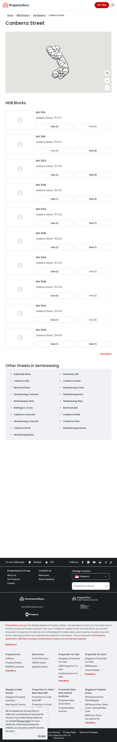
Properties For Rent (95, 654)
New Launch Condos (15, 704)
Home (10, 15)
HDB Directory (23, 15)
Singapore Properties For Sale (69, 660)
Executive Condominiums (40, 639)
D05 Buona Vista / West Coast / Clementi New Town (96, 707)
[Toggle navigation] (113, 5)
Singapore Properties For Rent (96, 660)
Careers (11, 583)
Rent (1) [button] (93, 223)
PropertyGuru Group (18, 570)
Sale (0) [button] (54, 150)
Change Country (81, 571)
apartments (11, 639)
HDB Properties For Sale (68, 668)
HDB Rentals (91, 666)
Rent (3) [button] (93, 150)
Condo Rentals (92, 670)
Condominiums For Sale (68, 675)
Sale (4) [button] (54, 295)
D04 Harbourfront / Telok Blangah (94, 699)
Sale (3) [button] (54, 126)
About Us (11, 575)
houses (56, 639)
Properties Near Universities (66, 702)
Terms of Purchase (88, 732)
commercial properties (75, 639)
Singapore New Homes (13, 691)
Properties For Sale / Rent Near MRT (43, 691)
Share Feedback (46, 579)
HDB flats (22, 639)
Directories (38, 654)
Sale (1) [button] (54, 199)
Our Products (13, 579)
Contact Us (45, 570)
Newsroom (44, 575)
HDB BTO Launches (14, 667)
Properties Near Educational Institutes (67, 693)
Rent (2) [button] (93, 175)
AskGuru (9, 658)
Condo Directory (40, 658)
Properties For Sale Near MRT (41, 699)
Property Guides (13, 662)
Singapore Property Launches (15, 699)
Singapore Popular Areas (95, 691)
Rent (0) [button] (93, 126)
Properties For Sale (68, 654)
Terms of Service (52, 732)
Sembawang (39, 15)
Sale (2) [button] (54, 175)
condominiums (98, 635)
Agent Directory (40, 667)
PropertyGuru (13, 654)
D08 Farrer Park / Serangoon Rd (93, 717)
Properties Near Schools (66, 709)
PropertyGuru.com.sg (15, 625)
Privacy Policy (24, 721)
